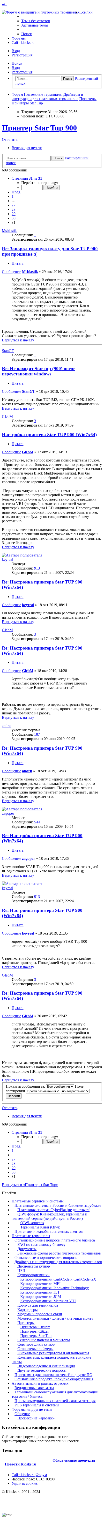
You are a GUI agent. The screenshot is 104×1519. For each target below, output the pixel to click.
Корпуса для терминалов (37, 1305)
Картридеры (27, 1310)
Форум (41, 1475)
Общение (22, 1414)
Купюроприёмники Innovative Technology (54, 1288)
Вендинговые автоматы (34, 1388)
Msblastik (9, 231)
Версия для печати (27, 148)
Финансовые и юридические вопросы (46, 1257)
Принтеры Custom (35, 1327)
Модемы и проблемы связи (39, 1314)
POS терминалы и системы (37, 1405)
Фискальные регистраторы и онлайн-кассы (53, 1353)
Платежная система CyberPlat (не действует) (53, 1210)
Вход (16, 68)
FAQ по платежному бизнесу (41, 1244)
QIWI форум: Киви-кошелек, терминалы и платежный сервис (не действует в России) (49, 1216)
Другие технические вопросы (42, 1370)
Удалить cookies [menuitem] (24, 1483)
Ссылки (86, 12)
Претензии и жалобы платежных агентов (49, 1231)
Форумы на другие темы (32, 1409)
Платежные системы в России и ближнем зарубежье (58, 1205)
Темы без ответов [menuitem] (35, 21)
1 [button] (13, 196)
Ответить (9, 139)
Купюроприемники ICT (40, 1292)
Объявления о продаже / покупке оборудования (54, 1379)
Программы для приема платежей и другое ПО (53, 1375)
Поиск (17, 63)
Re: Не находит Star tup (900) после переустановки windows (38, 371)
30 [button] (13, 218)
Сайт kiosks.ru (23, 43)
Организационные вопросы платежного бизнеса (55, 1240)
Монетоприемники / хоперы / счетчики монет (55, 1318)
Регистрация (22, 72)
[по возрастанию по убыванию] (75, 1091)
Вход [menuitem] (16, 51)
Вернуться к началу (18, 340)
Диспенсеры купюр (33, 1266)
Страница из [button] (27, 178)
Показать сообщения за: (26, 1086)
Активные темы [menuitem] (34, 25)
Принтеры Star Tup (36, 1336)
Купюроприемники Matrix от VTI (48, 1301)
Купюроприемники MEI (40, 1284)
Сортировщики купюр (36, 1344)
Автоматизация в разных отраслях (40, 1383)
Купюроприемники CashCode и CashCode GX (58, 1279)
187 (37, 734)
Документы (27, 1249)
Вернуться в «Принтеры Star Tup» (30, 1185)
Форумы (19, 38)
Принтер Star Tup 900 (39, 127)
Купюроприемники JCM (40, 1297)
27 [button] (13, 205)
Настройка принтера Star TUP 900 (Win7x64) (49, 434)
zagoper (8, 813)
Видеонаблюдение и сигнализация (46, 1366)
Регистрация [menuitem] (22, 55)
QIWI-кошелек (32, 1223)
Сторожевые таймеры (35, 1349)
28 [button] (13, 209)
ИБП (21, 1270)
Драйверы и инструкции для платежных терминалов (58, 1262)
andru (6, 726)
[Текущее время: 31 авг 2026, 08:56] (13, 107)
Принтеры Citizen (34, 1331)
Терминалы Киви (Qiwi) (40, 1227)
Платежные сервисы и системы (38, 1201)
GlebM (7, 416)
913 (37, 568)
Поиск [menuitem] (26, 34)
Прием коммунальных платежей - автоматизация (55, 1401)
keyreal (7, 559)
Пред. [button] (16, 192)
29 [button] (13, 214)
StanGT (8, 351)
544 (37, 822)
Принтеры (26, 1323)
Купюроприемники (33, 1275)
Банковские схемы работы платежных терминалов (59, 1253)
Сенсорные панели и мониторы (43, 1340)
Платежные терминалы (31, 1236)
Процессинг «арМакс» (36, 1418)
